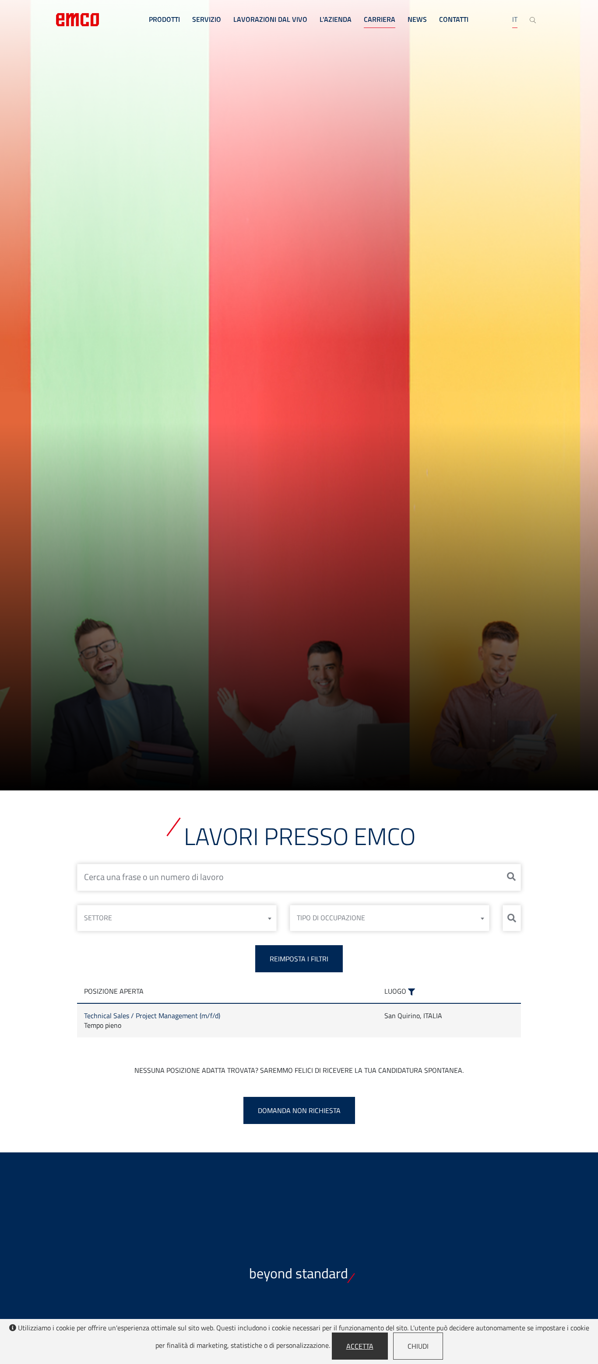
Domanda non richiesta (299, 1110)
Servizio (206, 19)
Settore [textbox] (98, 917)
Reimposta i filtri (299, 958)
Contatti (453, 19)
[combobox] (177, 918)
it (514, 19)
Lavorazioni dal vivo (270, 19)
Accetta (359, 1346)
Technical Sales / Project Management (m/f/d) (152, 1015)
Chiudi (418, 1346)
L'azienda (336, 19)
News (417, 19)
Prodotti (164, 19)
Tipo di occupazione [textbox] (331, 917)
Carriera (379, 19)
